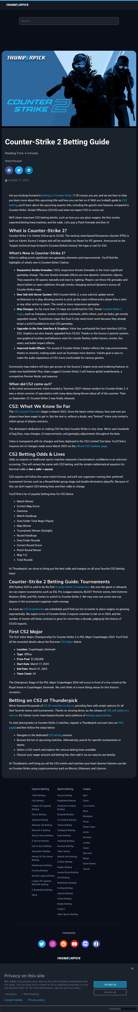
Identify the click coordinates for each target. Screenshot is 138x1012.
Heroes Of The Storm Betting (42, 858)
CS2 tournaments (33, 609)
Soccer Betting (64, 795)
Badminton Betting (66, 883)
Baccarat (87, 853)
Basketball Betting (66, 800)
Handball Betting (65, 841)
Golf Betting (63, 877)
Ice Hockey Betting (66, 820)
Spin (85, 795)
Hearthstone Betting (42, 865)
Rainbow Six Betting (42, 825)
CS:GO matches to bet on (59, 705)
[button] (9, 170)
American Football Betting (66, 808)
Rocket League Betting (43, 876)
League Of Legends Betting (41, 808)
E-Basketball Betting (42, 890)
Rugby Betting (64, 867)
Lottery (86, 843)
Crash (86, 800)
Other (34, 895)
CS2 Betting (38, 800)
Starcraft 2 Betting (41, 830)
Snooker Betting (65, 846)
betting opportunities (98, 715)
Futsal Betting (64, 898)
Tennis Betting (64, 825)
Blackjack (88, 816)
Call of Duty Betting (42, 846)
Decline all (110, 992)
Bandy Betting (64, 904)
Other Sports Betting (67, 914)
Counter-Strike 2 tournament (72, 587)
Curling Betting (65, 888)
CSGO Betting (39, 795)
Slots (85, 811)
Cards (86, 832)
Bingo (86, 858)
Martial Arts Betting (67, 856)
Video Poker (89, 827)
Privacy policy (36, 1000)
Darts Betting (64, 835)
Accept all (110, 984)
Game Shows (89, 863)
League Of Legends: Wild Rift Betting (42, 883)
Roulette (87, 837)
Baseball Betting (65, 814)
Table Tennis (63, 851)
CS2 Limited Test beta (27, 411)
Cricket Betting (64, 862)
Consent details (13, 1000)
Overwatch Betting (41, 851)
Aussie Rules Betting (67, 872)
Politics (61, 909)
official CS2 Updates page (91, 446)
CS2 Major (67, 641)
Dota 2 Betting (39, 814)
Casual (86, 869)
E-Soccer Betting (40, 841)
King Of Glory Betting (42, 835)
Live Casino (89, 806)
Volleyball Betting (66, 830)
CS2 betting (55, 735)
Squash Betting (65, 893)
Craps (86, 848)
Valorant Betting (40, 820)
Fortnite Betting (40, 870)
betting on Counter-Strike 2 (58, 195)
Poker (86, 821)
